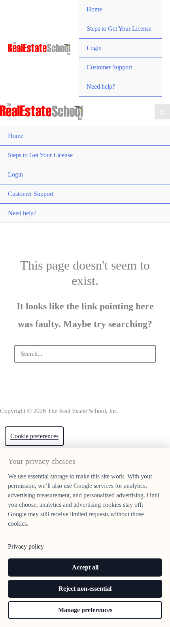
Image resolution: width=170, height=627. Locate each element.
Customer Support (109, 67)
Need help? (101, 86)
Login (94, 48)
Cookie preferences (34, 436)
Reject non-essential (85, 588)
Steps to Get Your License (119, 28)
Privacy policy (26, 546)
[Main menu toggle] (162, 111)
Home (94, 9)
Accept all (85, 567)
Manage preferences (85, 610)
